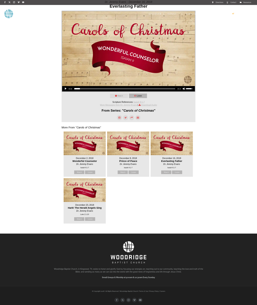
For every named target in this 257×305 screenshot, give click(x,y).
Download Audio (149, 105)
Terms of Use (143, 291)
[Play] (65, 88)
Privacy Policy (154, 291)
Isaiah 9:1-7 (139, 102)
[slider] (124, 88)
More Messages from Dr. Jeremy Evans (118, 105)
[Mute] (184, 88)
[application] (128, 88)
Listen (139, 96)
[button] (248, 14)
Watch (120, 96)
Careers (162, 291)
